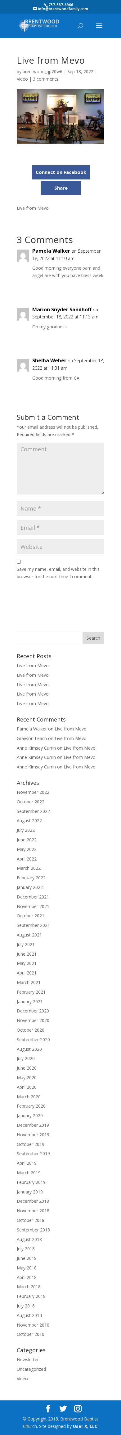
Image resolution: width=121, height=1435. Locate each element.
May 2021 (27, 963)
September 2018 (33, 1230)
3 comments (45, 79)
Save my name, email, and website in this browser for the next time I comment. (58, 572)
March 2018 (29, 1287)
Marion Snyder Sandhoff (62, 309)
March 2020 (29, 1097)
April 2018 (27, 1277)
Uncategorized (31, 1369)
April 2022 (27, 859)
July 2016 (26, 1306)
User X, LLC (85, 1426)
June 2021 (27, 954)
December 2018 (33, 1201)
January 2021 (30, 1001)
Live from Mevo (33, 665)
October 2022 (30, 802)
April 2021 (27, 973)
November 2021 (33, 906)
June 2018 (27, 1258)
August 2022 (29, 820)
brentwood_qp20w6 (42, 71)
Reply (93, 288)
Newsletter (28, 1359)
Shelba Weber (49, 360)
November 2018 (33, 1211)
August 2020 (29, 1049)
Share (61, 188)
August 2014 (29, 1315)
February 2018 (31, 1296)
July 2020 (26, 1058)
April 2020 (27, 1087)
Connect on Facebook (61, 172)
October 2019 (30, 1144)
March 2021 (29, 982)
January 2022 (30, 887)
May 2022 (27, 849)
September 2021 (33, 925)
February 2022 (31, 878)
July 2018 (26, 1249)
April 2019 (27, 1163)
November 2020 (33, 1020)
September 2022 (33, 811)
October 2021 (30, 916)
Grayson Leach (32, 738)
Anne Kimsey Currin (36, 748)
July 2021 (26, 944)
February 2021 (31, 992)
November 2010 (33, 1325)
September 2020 (33, 1039)
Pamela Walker (51, 250)
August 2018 (29, 1239)
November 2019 (33, 1135)
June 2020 (27, 1068)
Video (22, 79)
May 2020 (27, 1077)
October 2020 (30, 1030)
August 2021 (29, 935)
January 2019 (30, 1192)
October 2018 (30, 1220)
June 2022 (27, 840)
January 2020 (30, 1115)
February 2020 (31, 1106)
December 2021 (33, 897)
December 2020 (33, 1011)
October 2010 (30, 1334)
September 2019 (33, 1153)
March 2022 (29, 868)
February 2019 (31, 1182)
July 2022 (26, 830)
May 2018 (27, 1268)
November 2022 (33, 792)
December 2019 (33, 1125)
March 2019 (29, 1173)
